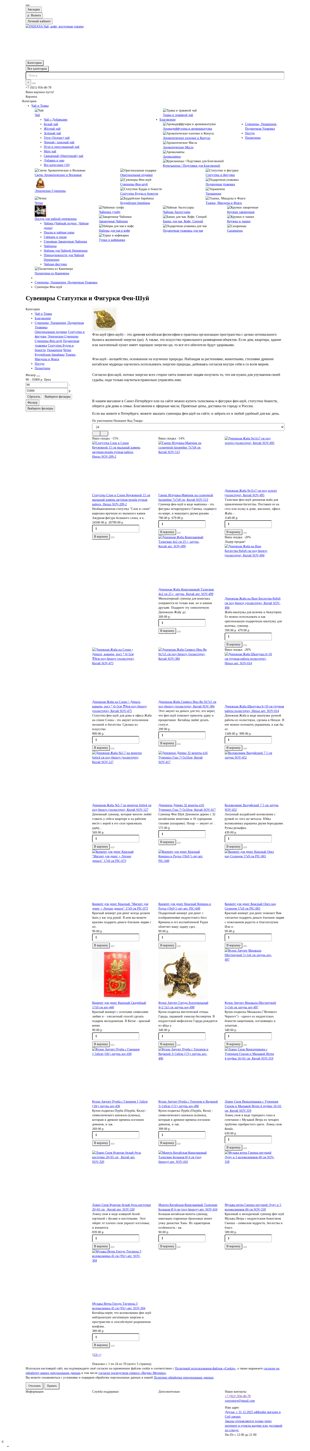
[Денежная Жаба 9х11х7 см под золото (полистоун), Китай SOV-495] (254, 462)
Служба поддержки (105, 1391)
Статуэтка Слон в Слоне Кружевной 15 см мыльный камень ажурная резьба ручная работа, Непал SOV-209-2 (121, 500)
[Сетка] (96, 433)
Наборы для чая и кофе (114, 230)
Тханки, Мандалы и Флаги (224, 203)
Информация (34, 1391)
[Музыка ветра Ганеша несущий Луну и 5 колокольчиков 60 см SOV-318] (254, 1177)
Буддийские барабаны (135, 203)
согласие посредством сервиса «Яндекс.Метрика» (132, 1373)
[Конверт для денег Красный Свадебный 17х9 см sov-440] (122, 974)
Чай (37, 115)
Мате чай (50, 151)
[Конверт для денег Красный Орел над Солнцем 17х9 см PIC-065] (254, 876)
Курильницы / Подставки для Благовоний (191, 165)
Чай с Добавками (55, 119)
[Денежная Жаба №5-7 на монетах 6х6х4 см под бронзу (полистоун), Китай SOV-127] (122, 777)
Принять (52, 1385)
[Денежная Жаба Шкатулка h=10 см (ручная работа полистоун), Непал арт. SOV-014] (254, 678)
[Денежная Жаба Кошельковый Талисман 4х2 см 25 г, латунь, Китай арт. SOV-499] (188, 561)
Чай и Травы (40, 105)
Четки (39, 203)
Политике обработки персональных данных (184, 1377)
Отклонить (34, 1385)
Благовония (167, 119)
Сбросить (33, 396)
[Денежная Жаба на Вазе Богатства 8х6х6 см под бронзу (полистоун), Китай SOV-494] (254, 570)
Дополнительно (169, 1391)
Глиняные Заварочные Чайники (65, 241)
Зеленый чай (52, 133)
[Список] (104, 433)
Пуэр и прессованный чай (61, 147)
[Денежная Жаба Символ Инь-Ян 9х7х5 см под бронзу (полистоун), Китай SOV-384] (188, 673)
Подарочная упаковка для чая (183, 230)
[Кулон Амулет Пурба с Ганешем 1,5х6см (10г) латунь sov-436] (122, 1073)
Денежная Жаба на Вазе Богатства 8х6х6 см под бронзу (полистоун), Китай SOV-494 (252, 603)
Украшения (213, 193)
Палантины (253, 137)
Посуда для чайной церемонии (56, 219)
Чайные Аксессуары (176, 212)
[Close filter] (38, 376)
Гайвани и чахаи (55, 237)
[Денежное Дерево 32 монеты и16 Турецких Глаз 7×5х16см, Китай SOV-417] (188, 777)
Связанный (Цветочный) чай (63, 156)
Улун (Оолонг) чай (57, 137)
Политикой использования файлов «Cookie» (205, 1368)
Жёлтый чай (52, 128)
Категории (34, 62)
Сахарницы (235, 230)
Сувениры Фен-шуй (134, 184)
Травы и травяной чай (178, 115)
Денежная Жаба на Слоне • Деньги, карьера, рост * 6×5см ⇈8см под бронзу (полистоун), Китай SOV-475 (119, 706)
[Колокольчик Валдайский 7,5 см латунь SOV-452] (254, 777)
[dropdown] (27, 5)
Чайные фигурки (55, 264)
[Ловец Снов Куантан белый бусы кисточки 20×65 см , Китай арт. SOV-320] (122, 1177)
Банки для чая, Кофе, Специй (183, 221)
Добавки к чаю (54, 160)
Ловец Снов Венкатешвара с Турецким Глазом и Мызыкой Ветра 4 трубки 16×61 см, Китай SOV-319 (253, 1106)
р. (34, 15)
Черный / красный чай (59, 142)
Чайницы (50, 246)
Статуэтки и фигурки (220, 175)
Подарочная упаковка (220, 184)
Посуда (250, 133)
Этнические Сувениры (50, 191)
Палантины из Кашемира (52, 273)
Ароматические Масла (178, 147)
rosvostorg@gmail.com (240, 1400)
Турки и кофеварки (112, 240)
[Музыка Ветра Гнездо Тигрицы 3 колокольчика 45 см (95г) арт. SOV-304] (122, 1275)
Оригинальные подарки (136, 175)
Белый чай (51, 124)
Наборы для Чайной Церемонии (66, 250)
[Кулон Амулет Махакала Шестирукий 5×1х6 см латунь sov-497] (254, 974)
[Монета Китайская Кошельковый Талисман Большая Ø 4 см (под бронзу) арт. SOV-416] (188, 1177)
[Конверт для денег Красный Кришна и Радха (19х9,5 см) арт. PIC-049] (188, 876)
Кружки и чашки (239, 221)
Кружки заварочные (241, 212)
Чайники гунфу (110, 212)
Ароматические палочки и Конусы (186, 138)
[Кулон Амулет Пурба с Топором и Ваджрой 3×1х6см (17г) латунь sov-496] (188, 1073)
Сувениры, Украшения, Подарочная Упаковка (66, 282)
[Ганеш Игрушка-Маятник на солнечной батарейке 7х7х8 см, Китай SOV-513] (188, 467)
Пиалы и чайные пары (59, 232)
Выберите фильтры (57, 396)
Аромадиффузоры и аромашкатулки (187, 128)
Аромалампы (172, 156)
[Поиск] (34, 83)
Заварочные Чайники (113, 221)
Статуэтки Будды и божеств (139, 193)
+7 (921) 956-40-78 (238, 1396)
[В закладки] (112, 537)
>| (100, 1355)
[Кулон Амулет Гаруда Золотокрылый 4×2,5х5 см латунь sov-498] (188, 974)
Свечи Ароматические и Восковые (58, 175)
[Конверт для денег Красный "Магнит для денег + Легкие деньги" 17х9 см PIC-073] (122, 876)
